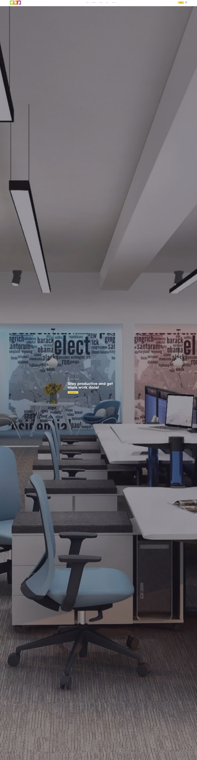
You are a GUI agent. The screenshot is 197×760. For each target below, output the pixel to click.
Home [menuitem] (87, 2)
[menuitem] (94, 2)
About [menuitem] (107, 2)
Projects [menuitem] (101, 2)
